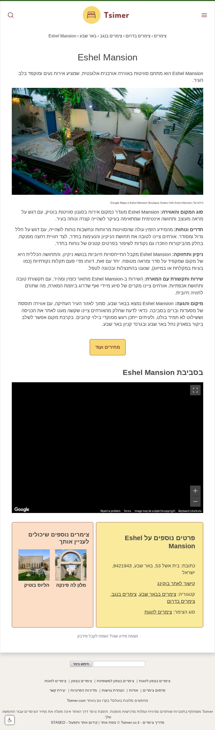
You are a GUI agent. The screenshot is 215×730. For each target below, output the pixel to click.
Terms (127, 511)
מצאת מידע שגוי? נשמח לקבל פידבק (107, 636)
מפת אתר (108, 722)
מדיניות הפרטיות (84, 690)
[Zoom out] (195, 501)
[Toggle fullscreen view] (195, 390)
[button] (9, 720)
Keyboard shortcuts (190, 511)
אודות (133, 690)
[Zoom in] (195, 491)
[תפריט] (204, 15)
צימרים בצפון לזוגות (154, 681)
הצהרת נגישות (113, 690)
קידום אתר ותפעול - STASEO (74, 722)
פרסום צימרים (154, 690)
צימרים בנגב (124, 594)
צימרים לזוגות (158, 612)
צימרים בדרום (181, 601)
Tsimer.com (76, 700)
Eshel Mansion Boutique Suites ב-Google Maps (139, 202)
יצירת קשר (58, 690)
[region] (107, 447)
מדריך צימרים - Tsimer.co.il (142, 722)
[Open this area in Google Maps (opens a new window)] (21, 509)
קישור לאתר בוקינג (176, 583)
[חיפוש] (11, 15)
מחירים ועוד (107, 347)
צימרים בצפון (81, 681)
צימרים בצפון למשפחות (115, 681)
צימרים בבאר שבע (157, 594)
